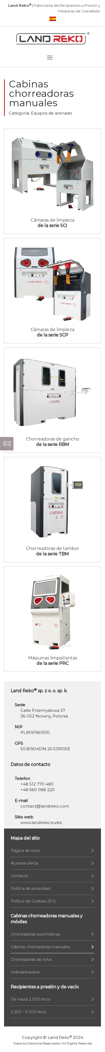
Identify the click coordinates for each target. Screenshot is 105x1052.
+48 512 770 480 (37, 784)
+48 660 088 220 (37, 789)
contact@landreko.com (44, 806)
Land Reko (60, 1037)
